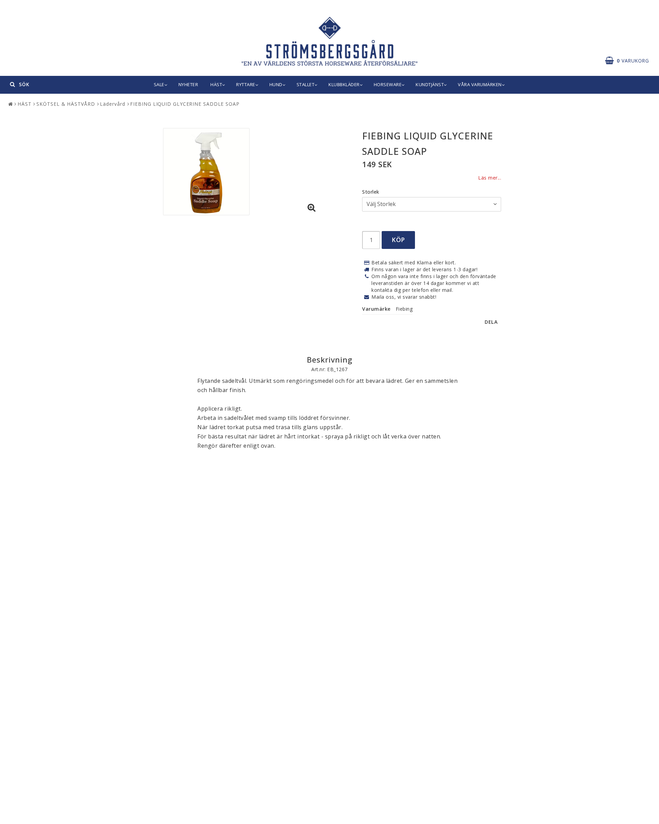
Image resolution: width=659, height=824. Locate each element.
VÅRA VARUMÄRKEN (480, 84)
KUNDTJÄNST (430, 84)
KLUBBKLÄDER (344, 84)
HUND (275, 84)
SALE (159, 84)
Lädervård (112, 104)
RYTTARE (245, 84)
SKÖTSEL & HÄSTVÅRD (65, 104)
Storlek (370, 191)
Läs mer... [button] (489, 177)
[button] (630, 60)
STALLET (306, 84)
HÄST (216, 84)
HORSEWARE (388, 84)
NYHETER (188, 84)
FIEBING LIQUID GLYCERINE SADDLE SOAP (184, 104)
